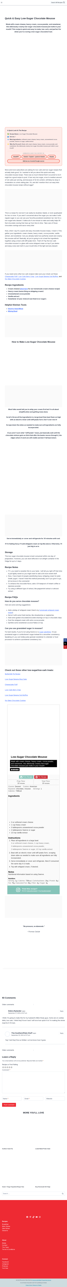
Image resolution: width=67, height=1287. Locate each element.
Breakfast (5, 1224)
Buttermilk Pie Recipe (12, 674)
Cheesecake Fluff (11, 276)
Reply (62, 1011)
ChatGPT (16, 156)
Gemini (34, 156)
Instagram (5, 1264)
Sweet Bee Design (46, 1280)
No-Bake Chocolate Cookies (15, 279)
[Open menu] (1, 2)
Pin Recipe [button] (42, 777)
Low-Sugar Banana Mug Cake (16, 679)
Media (4, 1243)
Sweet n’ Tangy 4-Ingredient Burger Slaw (13, 1186)
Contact (4, 1245)
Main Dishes (6, 1226)
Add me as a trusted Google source (33, 161)
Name (5, 1099)
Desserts (5, 1230)
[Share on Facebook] (65, 640)
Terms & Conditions (8, 1249)
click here (24, 289)
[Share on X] (65, 643)
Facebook (5, 1262)
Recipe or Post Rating (10, 1064)
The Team (5, 1247)
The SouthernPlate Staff (21, 1033)
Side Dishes (6, 1228)
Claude (51, 156)
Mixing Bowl (12, 311)
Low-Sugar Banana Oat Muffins (46, 276)
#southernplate (46, 891)
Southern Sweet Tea (7, 1148)
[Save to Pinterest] (65, 647)
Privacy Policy (29, 1285)
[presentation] (17, 1131)
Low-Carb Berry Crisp (26, 276)
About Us (35, 1285)
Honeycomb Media (36, 1280)
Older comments (8, 1004)
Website (49, 1099)
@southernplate (32, 891)
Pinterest (5, 1266)
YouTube (5, 1268)
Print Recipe (27, 777)
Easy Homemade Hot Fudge (42, 1186)
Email (27, 1099)
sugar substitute (45, 632)
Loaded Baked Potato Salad (42, 1148)
